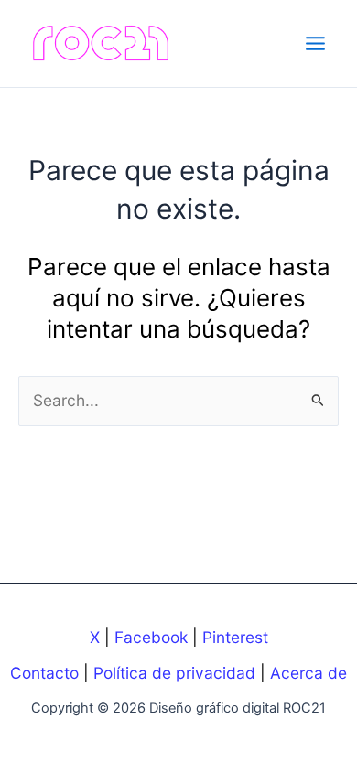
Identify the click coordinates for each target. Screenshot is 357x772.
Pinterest (235, 637)
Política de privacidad (174, 672)
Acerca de (308, 672)
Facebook (151, 637)
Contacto (44, 672)
